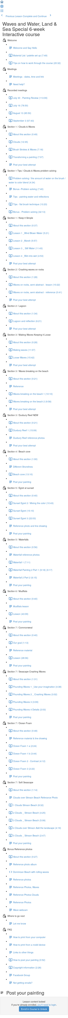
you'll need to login (46, 1004)
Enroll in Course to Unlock (34, 1009)
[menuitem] (2, 7)
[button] (2, 2)
